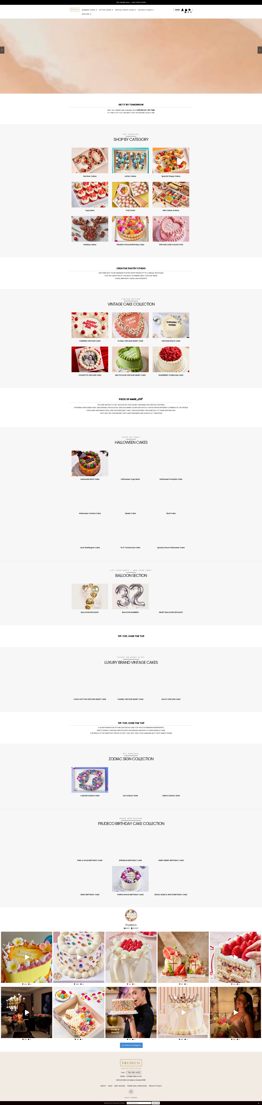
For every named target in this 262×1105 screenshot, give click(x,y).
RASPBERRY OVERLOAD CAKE (171, 375)
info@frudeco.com (134, 1076)
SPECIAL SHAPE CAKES (124, 10)
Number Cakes (90, 176)
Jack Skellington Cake (90, 547)
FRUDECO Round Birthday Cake (130, 244)
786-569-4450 (134, 1072)
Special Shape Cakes (170, 176)
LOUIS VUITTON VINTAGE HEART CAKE (90, 699)
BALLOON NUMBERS (130, 612)
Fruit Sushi (130, 210)
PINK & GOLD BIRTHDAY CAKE (89, 860)
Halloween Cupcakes (130, 479)
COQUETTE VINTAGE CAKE (90, 375)
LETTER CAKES (105, 10)
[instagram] (185, 12)
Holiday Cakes (89, 244)
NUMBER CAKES (88, 10)
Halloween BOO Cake (89, 479)
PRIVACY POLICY (155, 1086)
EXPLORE (86, 14)
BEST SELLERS (120, 1086)
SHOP (110, 1086)
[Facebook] (188, 12)
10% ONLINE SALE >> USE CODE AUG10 (131, 2)
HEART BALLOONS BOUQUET (171, 612)
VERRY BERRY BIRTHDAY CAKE (171, 860)
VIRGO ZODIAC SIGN (171, 795)
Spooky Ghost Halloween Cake (171, 547)
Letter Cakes (130, 176)
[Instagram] (49, 980)
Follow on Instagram (132, 1045)
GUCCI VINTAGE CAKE (170, 699)
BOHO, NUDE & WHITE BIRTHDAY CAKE (171, 894)
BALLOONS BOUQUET (90, 612)
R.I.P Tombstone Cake (130, 547)
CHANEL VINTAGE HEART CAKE (130, 699)
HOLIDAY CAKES (145, 10)
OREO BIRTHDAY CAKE (89, 894)
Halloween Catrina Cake (90, 513)
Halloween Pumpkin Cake (171, 479)
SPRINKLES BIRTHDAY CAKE (130, 860)
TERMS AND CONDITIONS (137, 1086)
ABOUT (103, 1086)
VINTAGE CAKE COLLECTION (171, 244)
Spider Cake (130, 513)
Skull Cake (171, 513)
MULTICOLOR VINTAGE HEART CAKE (130, 375)
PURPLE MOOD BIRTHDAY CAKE (130, 894)
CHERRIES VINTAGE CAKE (90, 341)
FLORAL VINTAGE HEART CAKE (130, 341)
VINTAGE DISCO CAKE (171, 341)
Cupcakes (89, 210)
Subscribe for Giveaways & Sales (114, 1103)
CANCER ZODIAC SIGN (89, 795)
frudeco (26, 934)
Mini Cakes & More (171, 210)
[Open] (26, 957)
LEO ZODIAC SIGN (130, 795)
